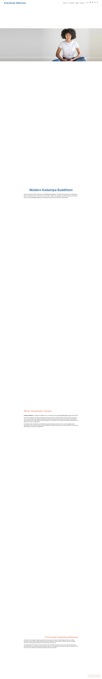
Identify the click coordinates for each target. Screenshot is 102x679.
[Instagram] (92, 2)
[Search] (87, 3)
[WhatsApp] (90, 2)
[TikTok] (95, 2)
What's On (65, 3)
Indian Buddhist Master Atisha (64, 415)
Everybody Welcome (15, 3)
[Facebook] (97, 2)
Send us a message (94, 675)
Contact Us (82, 3)
